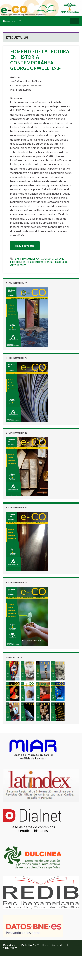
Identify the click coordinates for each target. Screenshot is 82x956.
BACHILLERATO (32, 258)
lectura (21, 265)
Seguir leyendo (25, 245)
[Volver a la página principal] (41, 8)
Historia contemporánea (37, 261)
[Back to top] (73, 947)
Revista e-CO (12, 21)
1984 (18, 258)
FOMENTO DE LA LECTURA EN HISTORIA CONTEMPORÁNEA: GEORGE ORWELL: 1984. (39, 60)
